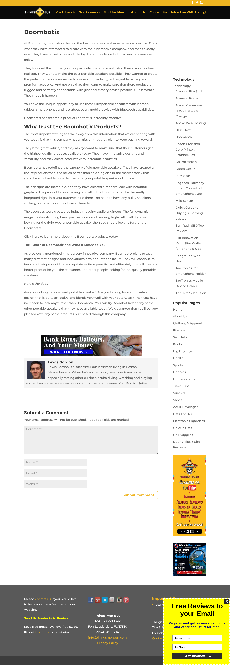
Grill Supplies (183, 435)
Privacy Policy (107, 643)
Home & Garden (185, 379)
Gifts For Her (182, 414)
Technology (182, 86)
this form (42, 632)
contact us (43, 599)
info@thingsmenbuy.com (107, 637)
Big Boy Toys (183, 351)
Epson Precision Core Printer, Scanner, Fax (188, 149)
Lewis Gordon (60, 362)
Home (178, 309)
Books (178, 344)
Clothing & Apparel (187, 323)
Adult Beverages (185, 407)
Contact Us (158, 12)
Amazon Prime (187, 98)
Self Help (180, 337)
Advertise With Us (185, 12)
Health (178, 358)
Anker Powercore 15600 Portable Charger (189, 110)
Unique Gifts (182, 428)
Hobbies (179, 372)
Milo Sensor (184, 201)
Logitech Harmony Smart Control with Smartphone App (190, 188)
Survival (179, 393)
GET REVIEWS (195, 656)
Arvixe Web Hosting (191, 123)
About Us (138, 12)
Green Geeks (185, 169)
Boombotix (184, 137)
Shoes (177, 400)
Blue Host (183, 130)
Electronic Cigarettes (189, 421)
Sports (178, 365)
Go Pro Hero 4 (186, 162)
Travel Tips (181, 386)
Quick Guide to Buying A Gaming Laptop (189, 213)
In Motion (183, 176)
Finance (179, 330)
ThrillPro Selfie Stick (191, 293)
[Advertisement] (198, 49)
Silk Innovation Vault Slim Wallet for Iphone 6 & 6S (189, 243)
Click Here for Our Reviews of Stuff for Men (90, 12)
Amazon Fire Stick (189, 91)
